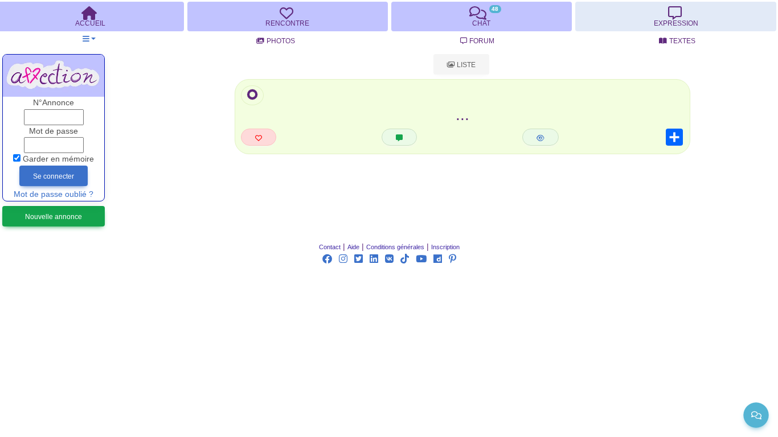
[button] (89, 39)
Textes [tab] (682, 41)
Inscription (445, 247)
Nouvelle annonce (53, 217)
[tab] (287, 16)
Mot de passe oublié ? (53, 194)
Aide (353, 247)
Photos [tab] (281, 41)
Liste (465, 65)
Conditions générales (395, 247)
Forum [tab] (481, 41)
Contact (330, 247)
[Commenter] (399, 137)
